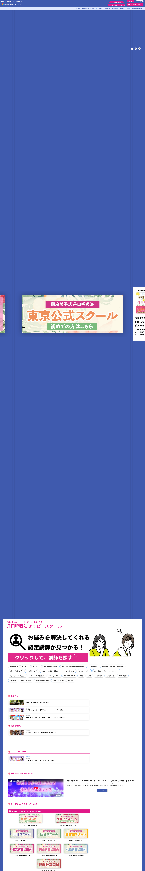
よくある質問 (114, 8)
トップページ (78, 8)
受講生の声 (107, 8)
